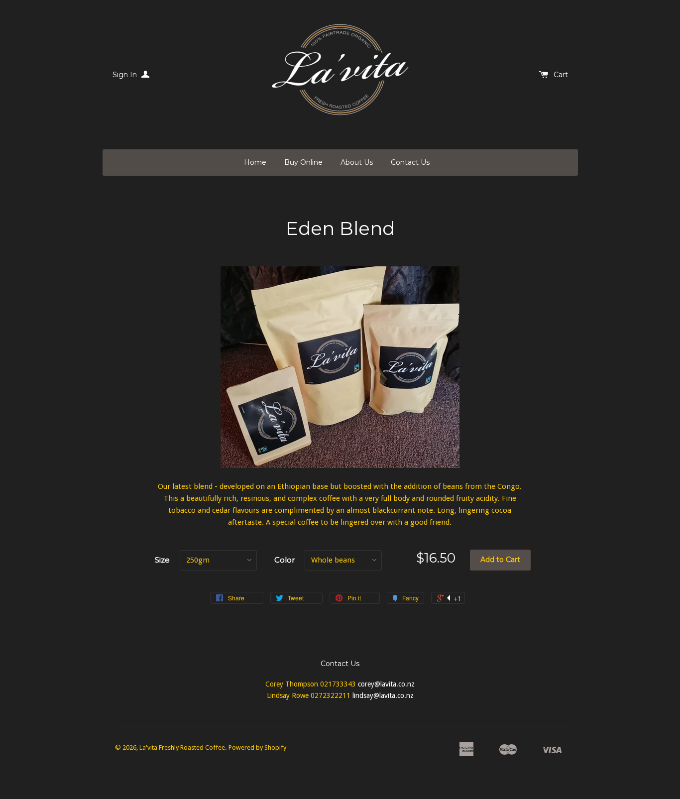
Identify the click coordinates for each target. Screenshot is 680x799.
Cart (561, 74)
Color (284, 560)
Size (162, 560)
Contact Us (410, 162)
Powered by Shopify (257, 747)
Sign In (126, 74)
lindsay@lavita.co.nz (383, 695)
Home (255, 162)
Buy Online (303, 162)
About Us (356, 162)
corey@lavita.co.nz (386, 684)
